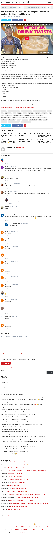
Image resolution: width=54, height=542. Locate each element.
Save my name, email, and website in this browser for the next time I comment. (18, 359)
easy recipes (44, 113)
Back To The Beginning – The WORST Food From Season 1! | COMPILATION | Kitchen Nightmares (23, 397)
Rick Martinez (4, 121)
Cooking (19, 113)
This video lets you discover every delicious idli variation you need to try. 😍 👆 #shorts (21, 404)
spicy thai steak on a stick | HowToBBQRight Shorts (13, 407)
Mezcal (18, 119)
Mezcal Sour (24, 119)
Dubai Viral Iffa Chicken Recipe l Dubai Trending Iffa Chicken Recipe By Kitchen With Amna (45, 141)
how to (32, 115)
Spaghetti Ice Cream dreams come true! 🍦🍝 (18, 464)
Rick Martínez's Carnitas (14, 121)
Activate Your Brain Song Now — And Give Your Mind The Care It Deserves (17, 107)
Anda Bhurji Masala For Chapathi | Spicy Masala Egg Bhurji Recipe (16, 409)
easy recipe (37, 113)
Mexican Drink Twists (42, 117)
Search (2, 370)
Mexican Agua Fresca (24, 117)
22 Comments (17, 16)
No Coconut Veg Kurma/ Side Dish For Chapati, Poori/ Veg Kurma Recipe (18, 446)
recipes (45, 119)
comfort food (8, 113)
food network (8, 115)
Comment (3, 338)
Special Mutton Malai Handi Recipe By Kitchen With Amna (14, 451)
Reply (7, 163)
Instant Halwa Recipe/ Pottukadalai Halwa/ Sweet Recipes (15, 431)
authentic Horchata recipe (13, 111)
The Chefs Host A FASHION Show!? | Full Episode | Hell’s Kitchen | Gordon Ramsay (26, 470)
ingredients (15, 117)
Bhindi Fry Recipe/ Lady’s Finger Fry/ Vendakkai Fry (13, 434)
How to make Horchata (5, 117)
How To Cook (8, 7)
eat (50, 113)
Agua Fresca (3, 111)
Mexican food (4, 119)
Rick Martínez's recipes (25, 121)
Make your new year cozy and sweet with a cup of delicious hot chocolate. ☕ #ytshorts (21, 424)
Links (2, 457)
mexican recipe (12, 119)
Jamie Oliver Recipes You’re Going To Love (18, 461)
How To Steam (4, 390)
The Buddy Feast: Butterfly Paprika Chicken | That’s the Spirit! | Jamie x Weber (44, 135)
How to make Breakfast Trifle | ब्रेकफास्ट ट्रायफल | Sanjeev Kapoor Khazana (18, 449)
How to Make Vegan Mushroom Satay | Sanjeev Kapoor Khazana (16, 421)
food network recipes (18, 115)
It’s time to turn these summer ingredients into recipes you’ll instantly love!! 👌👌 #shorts (8, 141)
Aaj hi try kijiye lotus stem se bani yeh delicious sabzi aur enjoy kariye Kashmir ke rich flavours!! (23, 436)
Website (38, 353)
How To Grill (4, 387)
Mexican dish (32, 117)
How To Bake (4, 377)
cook (14, 113)
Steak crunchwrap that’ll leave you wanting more (12, 394)
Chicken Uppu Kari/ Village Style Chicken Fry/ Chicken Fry (14, 426)
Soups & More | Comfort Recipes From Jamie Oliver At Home (15, 416)
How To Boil (4, 380)
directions (31, 113)
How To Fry (4, 385)
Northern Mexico (33, 119)
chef (2, 113)
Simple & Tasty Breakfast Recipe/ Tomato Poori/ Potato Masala (8, 135)
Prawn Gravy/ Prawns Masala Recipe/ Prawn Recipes (13, 419)
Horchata (27, 115)
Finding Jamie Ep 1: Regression (14, 476)
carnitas (49, 111)
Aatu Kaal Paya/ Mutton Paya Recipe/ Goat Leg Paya (13, 402)
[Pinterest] (25, 20)
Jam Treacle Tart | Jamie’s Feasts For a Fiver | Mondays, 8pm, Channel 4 (18, 414)
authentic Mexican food (26, 111)
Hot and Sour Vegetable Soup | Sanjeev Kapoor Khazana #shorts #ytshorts (18, 412)
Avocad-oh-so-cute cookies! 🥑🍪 (9, 454)
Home (3, 7)
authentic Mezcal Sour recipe (39, 111)
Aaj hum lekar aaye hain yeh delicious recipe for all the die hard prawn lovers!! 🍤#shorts (21, 439)
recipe (40, 119)
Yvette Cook (3, 16)
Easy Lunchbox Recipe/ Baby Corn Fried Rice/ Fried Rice (14, 429)
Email (20, 353)
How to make (39, 115)
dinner (25, 113)
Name (2, 353)
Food (2, 115)
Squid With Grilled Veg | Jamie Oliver (16, 467)
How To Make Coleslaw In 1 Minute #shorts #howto (26, 497)
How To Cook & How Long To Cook (15, 2)
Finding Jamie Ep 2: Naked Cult (14, 473)
